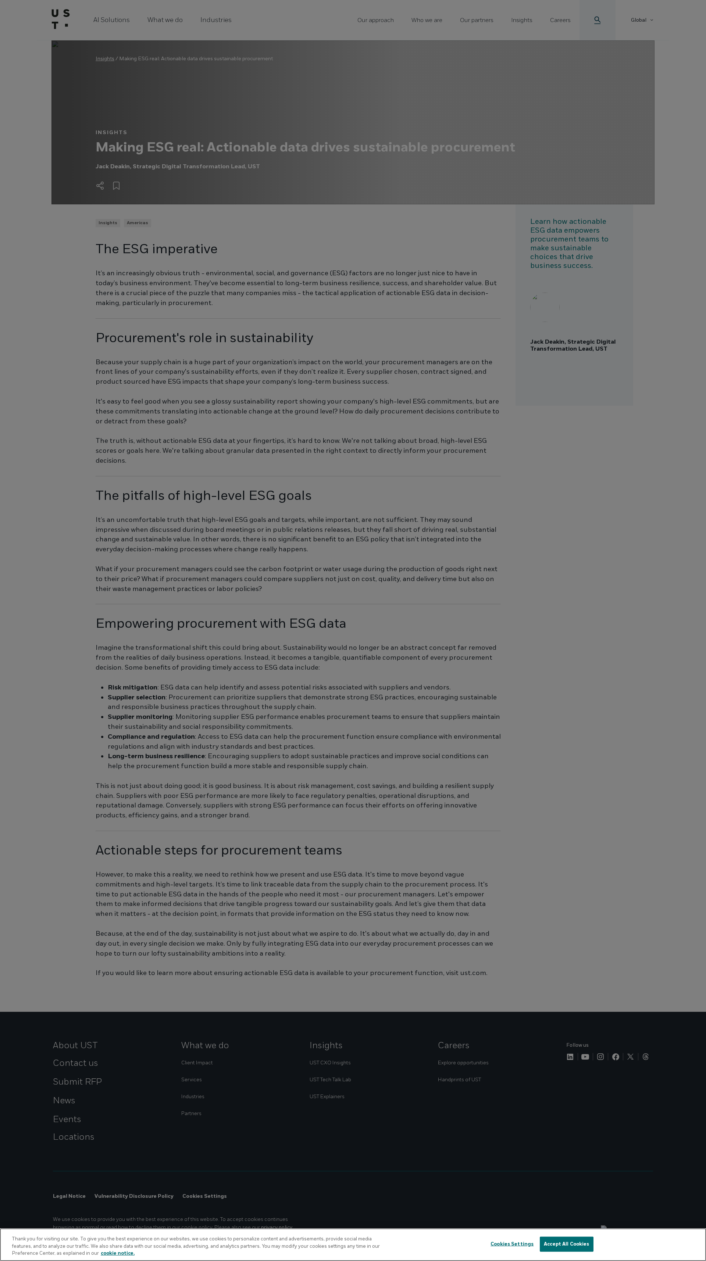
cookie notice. (118, 1253)
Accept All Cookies (566, 1243)
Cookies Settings (512, 1243)
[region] (353, 1244)
